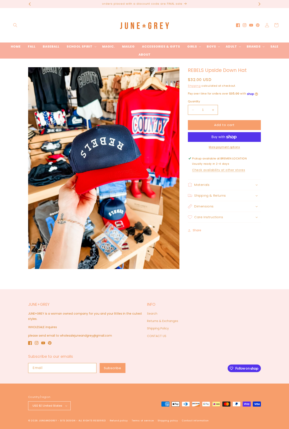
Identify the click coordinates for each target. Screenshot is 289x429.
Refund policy (119, 420)
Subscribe (112, 368)
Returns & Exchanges (162, 321)
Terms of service (143, 420)
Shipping (194, 86)
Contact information (195, 420)
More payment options (224, 147)
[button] (15, 25)
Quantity (194, 102)
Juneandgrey (48, 420)
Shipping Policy (158, 328)
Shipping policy (168, 420)
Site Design (68, 420)
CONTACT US (156, 336)
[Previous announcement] (29, 4)
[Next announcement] (259, 4)
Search (152, 313)
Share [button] (197, 230)
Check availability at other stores (218, 170)
